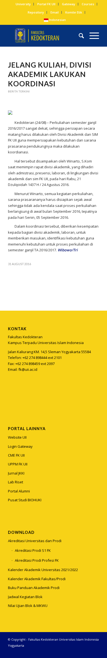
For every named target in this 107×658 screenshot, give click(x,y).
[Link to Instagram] (12, 397)
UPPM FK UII (17, 464)
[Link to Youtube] (95, 651)
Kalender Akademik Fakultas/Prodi (37, 578)
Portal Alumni (19, 491)
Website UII (17, 437)
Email (54, 12)
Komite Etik (73, 12)
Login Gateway (20, 446)
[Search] (78, 36)
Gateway (68, 4)
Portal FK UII (46, 4)
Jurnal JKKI (16, 473)
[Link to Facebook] (87, 651)
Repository (36, 12)
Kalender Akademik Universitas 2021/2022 (43, 569)
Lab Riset (15, 481)
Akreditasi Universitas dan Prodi (34, 540)
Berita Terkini (19, 91)
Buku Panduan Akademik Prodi (34, 587)
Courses (88, 4)
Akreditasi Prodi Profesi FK (37, 560)
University (23, 4)
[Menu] (91, 36)
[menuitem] (23, 4)
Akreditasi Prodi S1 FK (33, 550)
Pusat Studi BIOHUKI (24, 499)
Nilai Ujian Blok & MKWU (27, 605)
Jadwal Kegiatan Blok (25, 596)
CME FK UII (16, 455)
